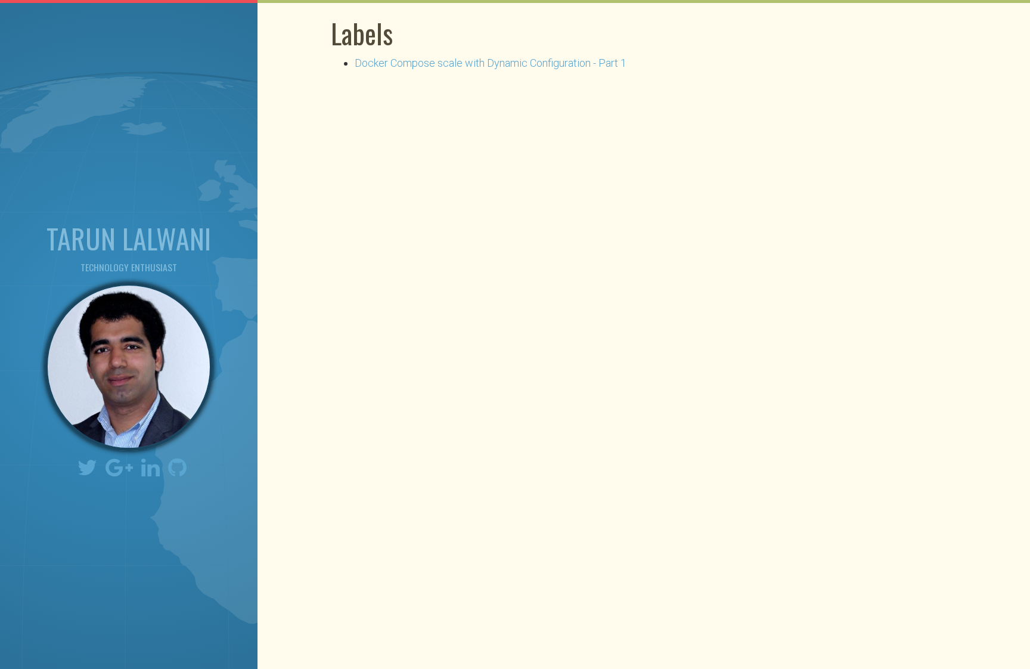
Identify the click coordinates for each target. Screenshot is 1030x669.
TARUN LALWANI (128, 238)
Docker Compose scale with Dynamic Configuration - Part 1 (490, 63)
